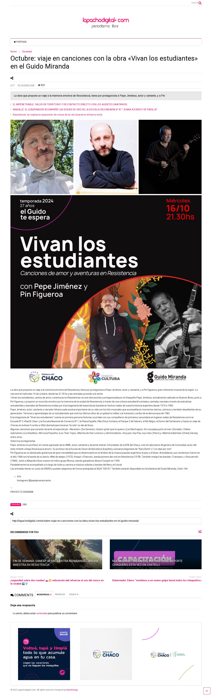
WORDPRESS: (44, 594)
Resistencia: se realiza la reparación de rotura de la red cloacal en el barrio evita (57, 114)
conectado (41, 613)
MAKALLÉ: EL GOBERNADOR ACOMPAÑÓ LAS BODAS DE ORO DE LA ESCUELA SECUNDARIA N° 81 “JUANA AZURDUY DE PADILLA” (85, 109)
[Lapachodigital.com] (106, 32)
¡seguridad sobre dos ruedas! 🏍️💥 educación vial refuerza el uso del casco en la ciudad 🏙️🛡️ (57, 582)
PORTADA (21, 42)
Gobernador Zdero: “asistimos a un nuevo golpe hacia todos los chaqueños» (157, 580)
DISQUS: (73, 594)
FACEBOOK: (60, 594)
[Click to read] (56, 554)
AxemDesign (72, 690)
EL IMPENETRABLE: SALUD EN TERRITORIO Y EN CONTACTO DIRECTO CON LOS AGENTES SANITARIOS (70, 104)
